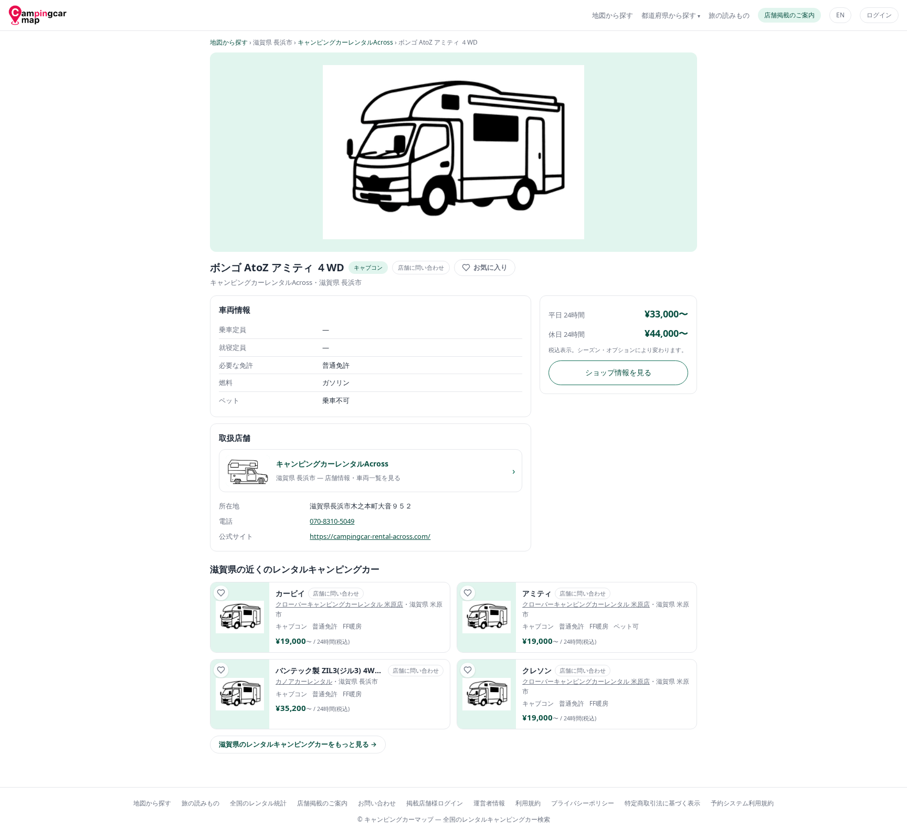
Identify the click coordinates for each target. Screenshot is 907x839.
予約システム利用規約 (742, 803)
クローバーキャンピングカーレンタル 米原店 (339, 604)
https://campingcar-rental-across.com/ (370, 536)
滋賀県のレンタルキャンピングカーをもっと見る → (298, 744)
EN (840, 14)
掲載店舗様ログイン (434, 803)
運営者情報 (489, 803)
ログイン (879, 14)
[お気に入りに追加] (221, 593)
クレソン (537, 670)
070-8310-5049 (332, 521)
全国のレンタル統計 (258, 803)
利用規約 (528, 803)
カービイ (290, 593)
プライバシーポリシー (582, 803)
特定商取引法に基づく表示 (662, 803)
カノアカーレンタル (304, 681)
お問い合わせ (377, 803)
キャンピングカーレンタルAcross (345, 42)
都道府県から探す (668, 15)
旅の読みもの (729, 15)
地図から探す (612, 15)
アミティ (537, 593)
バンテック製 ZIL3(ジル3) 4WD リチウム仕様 (330, 670)
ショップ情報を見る (618, 372)
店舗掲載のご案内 (789, 14)
